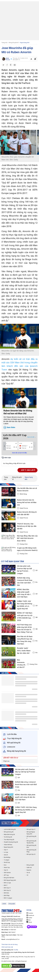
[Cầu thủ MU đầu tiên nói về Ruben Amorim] (9, 492)
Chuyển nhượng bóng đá (11, 842)
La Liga (6, 852)
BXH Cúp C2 (7, 890)
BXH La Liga (7, 882)
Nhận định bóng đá (9, 834)
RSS (29, 920)
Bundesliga (7, 857)
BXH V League (8, 898)
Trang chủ (4, 42)
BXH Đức (6, 893)
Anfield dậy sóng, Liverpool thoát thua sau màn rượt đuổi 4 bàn (24, 581)
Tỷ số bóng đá (8, 837)
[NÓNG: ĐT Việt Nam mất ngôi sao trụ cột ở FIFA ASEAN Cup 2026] (9, 616)
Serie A (6, 855)
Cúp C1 (6, 849)
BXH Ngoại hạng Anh (10, 880)
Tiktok (30, 922)
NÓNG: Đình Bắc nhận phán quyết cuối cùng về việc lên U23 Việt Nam (24, 593)
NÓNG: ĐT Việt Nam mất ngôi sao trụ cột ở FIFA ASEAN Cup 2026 (24, 616)
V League (6, 860)
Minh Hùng (23, 494)
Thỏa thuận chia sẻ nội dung (10, 944)
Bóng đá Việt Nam (9, 877)
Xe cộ (28, 872)
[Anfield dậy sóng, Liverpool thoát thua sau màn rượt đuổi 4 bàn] (9, 581)
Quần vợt (29, 867)
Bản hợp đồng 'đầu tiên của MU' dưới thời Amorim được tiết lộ (27, 538)
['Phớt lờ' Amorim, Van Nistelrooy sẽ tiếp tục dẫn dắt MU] (9, 527)
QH (37, 570)
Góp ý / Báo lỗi (27, 470)
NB (37, 617)
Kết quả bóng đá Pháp (31, 851)
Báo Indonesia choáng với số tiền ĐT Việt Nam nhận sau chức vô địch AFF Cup (21, 664)
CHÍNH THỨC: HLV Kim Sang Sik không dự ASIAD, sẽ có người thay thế (24, 605)
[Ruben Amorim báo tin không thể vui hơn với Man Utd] (19, 398)
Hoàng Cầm (24, 544)
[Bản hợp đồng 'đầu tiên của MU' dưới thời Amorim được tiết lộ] (9, 539)
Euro (5, 865)
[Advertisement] (19, 20)
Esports (29, 870)
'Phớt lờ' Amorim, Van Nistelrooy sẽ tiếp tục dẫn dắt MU (26, 526)
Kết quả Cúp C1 (31, 829)
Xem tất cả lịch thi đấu (19, 453)
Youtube (30, 913)
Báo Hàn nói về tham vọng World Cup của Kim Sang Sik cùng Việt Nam (24, 640)
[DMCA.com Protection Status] (14, 965)
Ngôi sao (7, 761)
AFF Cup (6, 875)
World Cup (7, 862)
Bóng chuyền (30, 865)
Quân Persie (24, 508)
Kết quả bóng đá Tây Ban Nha (31, 842)
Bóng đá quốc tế (13, 42)
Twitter (30, 917)
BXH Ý (5, 885)
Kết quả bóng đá (8, 832)
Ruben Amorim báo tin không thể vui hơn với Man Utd (19, 419)
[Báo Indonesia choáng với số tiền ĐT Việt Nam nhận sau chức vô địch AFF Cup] (9, 663)
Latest (4, 903)
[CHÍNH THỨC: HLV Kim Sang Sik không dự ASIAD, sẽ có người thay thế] (9, 605)
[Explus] (20, 461)
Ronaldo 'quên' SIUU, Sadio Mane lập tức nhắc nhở (23, 650)
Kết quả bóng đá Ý (31, 837)
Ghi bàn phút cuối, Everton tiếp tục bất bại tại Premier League (24, 569)
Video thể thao (8, 844)
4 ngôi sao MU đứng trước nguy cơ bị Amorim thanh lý (27, 549)
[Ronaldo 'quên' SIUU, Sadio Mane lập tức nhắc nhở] (9, 651)
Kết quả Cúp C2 (31, 854)
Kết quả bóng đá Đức (31, 846)
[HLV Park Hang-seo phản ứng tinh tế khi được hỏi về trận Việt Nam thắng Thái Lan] (9, 628)
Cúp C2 (6, 870)
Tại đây (16, 949)
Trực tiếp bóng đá (9, 839)
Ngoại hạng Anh (24, 42)
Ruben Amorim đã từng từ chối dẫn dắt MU (27, 513)
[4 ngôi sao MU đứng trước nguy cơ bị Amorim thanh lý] (9, 551)
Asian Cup (7, 867)
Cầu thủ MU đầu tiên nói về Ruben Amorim (27, 489)
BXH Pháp (7, 895)
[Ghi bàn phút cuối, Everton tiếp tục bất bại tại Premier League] (9, 569)
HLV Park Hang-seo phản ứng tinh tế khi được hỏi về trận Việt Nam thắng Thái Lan (24, 628)
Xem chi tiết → (31, 437)
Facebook (31, 915)
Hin (36, 582)
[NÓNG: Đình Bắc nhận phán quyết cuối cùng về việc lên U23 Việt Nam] (9, 593)
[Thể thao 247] (10, 823)
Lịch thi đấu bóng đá (10, 829)
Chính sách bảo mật (7, 947)
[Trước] (4, 446)
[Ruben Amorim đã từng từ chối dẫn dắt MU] (9, 515)
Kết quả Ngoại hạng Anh (31, 833)
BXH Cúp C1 (7, 888)
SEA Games (7, 872)
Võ (27, 875)
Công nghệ (11, 903)
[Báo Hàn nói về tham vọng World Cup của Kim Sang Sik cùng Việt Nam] (9, 640)
